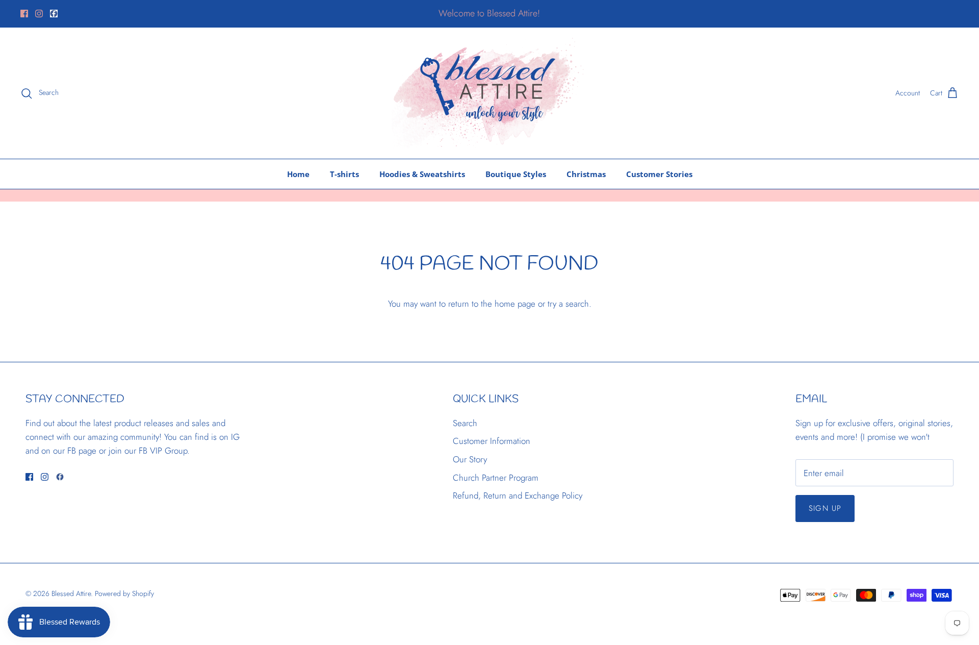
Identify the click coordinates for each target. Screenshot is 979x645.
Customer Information (491, 441)
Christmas (586, 174)
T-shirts (344, 174)
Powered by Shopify (124, 593)
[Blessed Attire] (490, 93)
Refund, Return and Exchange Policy (517, 495)
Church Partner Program (495, 478)
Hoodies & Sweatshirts (422, 174)
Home (298, 174)
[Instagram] (39, 13)
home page (515, 303)
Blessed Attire (71, 593)
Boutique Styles (515, 174)
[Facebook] (24, 13)
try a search (568, 303)
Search (465, 423)
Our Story (470, 459)
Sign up (825, 508)
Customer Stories (659, 174)
